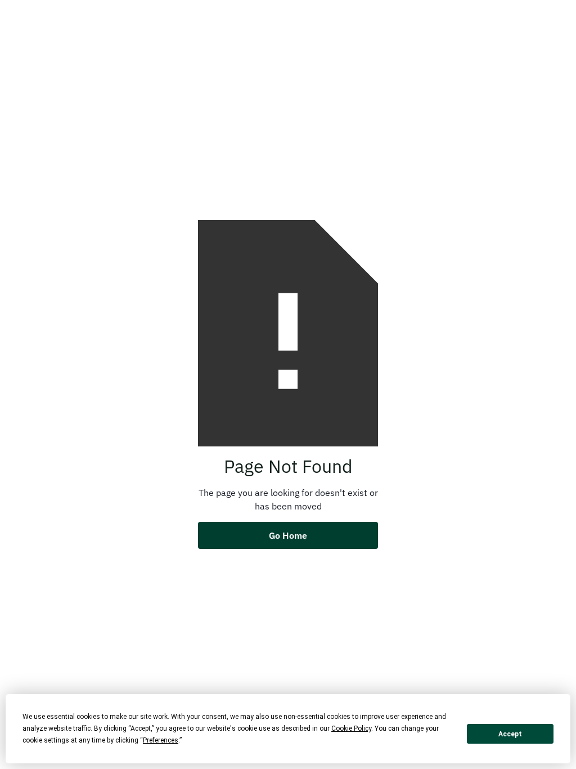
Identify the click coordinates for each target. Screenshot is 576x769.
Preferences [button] (160, 740)
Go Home (288, 535)
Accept (510, 734)
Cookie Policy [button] (351, 728)
